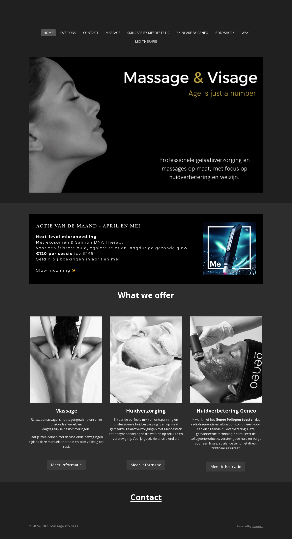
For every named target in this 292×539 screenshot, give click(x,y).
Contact (146, 497)
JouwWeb (257, 526)
